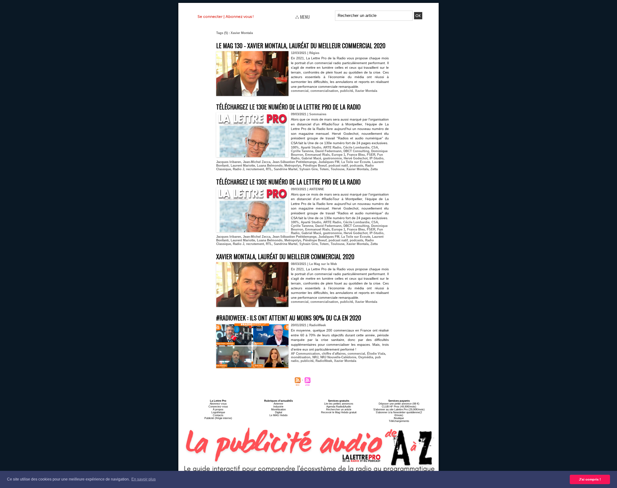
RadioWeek (323, 361)
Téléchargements (399, 421)
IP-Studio (376, 158)
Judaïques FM (328, 162)
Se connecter (210, 16)
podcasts (356, 165)
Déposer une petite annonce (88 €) (399, 403)
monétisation (300, 357)
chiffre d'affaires (334, 353)
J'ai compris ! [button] (590, 479)
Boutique (399, 418)
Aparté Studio (311, 147)
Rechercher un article (338, 409)
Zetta (374, 169)
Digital (278, 412)
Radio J (238, 169)
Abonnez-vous (218, 403)
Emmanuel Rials (317, 154)
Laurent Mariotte (243, 165)
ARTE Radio (332, 147)
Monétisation (278, 409)
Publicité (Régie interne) (218, 418)
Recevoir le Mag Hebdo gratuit (338, 412)
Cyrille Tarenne (302, 151)
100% (295, 147)
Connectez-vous (218, 406)
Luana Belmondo (269, 165)
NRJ (315, 357)
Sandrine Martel (285, 169)
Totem (324, 169)
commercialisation (324, 91)
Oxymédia (365, 357)
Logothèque (218, 412)
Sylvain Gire (308, 169)
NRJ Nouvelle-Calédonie (338, 357)
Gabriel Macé (311, 158)
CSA (374, 147)
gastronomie (332, 158)
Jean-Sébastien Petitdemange (294, 162)
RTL (269, 169)
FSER (371, 154)
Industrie (278, 406)
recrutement (255, 169)
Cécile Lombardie (356, 147)
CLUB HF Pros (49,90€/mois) (399, 406)
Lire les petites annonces (338, 403)
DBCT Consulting (356, 151)
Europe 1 (338, 154)
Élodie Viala (376, 353)
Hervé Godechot (356, 158)
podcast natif (338, 165)
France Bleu (356, 154)
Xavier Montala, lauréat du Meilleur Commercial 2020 (285, 256)
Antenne (278, 403)
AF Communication (305, 353)
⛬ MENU (302, 16)
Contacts (218, 415)
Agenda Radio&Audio (338, 406)
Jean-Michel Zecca (256, 162)
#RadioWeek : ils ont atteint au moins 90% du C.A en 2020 (288, 317)
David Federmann (328, 151)
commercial (299, 91)
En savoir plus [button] (143, 479)
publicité (346, 91)
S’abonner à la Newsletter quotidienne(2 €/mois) (399, 414)
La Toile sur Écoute (355, 162)
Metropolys (292, 165)
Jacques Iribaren (228, 162)
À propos (218, 409)
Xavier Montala (366, 91)
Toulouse (337, 169)
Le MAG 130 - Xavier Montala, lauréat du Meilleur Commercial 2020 (300, 45)
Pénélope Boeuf (315, 165)
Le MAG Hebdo (278, 415)
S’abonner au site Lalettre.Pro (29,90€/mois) (399, 409)
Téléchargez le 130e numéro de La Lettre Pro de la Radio (288, 106)
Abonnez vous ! (240, 16)
